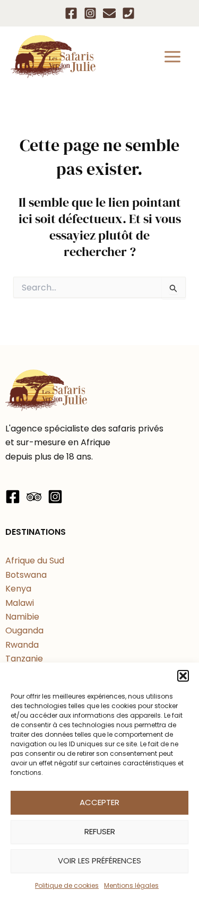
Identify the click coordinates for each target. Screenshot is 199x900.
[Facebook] (71, 13)
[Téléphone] (128, 13)
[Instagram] (90, 13)
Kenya (18, 589)
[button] (183, 675)
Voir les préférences (99, 860)
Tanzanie (24, 658)
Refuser (99, 831)
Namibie (22, 617)
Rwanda (22, 645)
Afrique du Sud (34, 560)
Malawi (19, 603)
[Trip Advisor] (34, 496)
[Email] (109, 13)
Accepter (99, 802)
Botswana (26, 575)
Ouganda (24, 630)
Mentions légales (131, 885)
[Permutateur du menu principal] (172, 57)
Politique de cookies (67, 885)
